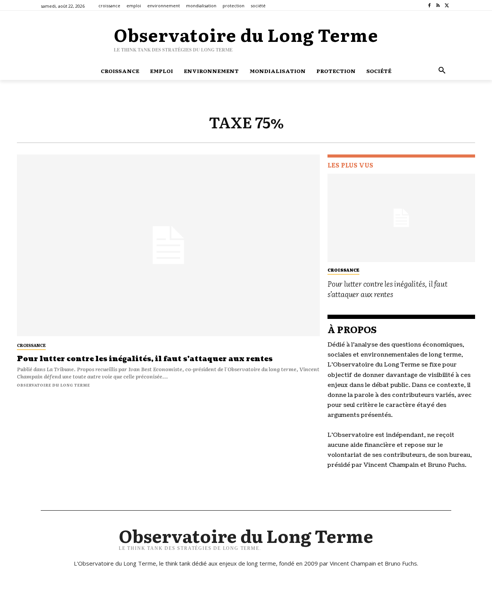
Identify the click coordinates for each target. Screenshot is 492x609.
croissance (31, 345)
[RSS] (438, 5)
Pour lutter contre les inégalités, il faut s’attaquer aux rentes (145, 359)
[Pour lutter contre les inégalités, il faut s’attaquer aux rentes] (168, 245)
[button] (442, 70)
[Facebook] (429, 5)
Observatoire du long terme (53, 385)
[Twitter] (446, 5)
